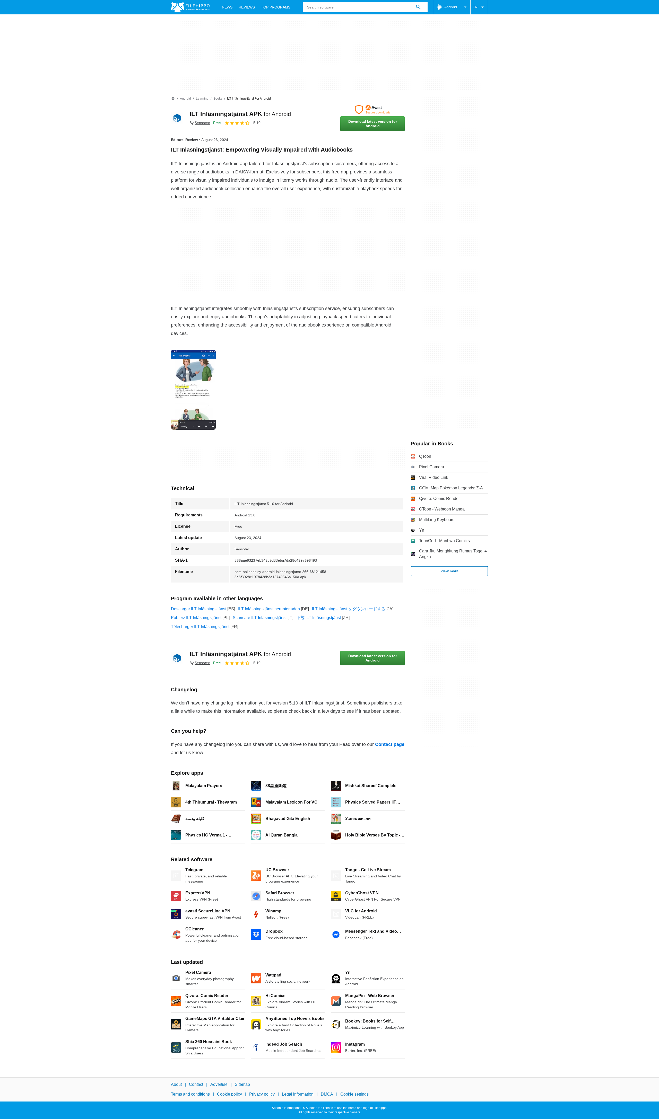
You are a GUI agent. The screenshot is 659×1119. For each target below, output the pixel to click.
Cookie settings (354, 1094)
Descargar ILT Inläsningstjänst (198, 609)
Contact (196, 1084)
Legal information (298, 1094)
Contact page (389, 744)
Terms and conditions (190, 1094)
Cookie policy (229, 1094)
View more (449, 571)
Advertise (219, 1084)
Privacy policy (262, 1094)
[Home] (173, 98)
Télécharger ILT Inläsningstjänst (200, 626)
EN (475, 7)
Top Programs (275, 7)
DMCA (327, 1094)
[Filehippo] (190, 7)
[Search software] (418, 7)
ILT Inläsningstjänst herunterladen (269, 609)
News (227, 7)
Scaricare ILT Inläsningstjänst (260, 617)
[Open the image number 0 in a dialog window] (193, 390)
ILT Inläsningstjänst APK (240, 113)
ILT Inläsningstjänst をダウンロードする (348, 609)
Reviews (247, 7)
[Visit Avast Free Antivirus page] (372, 109)
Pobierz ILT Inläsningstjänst (196, 617)
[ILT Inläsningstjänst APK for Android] (177, 118)
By (199, 123)
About (176, 1084)
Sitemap (242, 1084)
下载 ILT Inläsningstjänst (318, 617)
